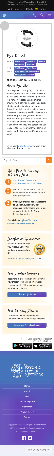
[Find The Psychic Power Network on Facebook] (24, 438)
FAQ (27, 396)
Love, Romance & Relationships (27, 71)
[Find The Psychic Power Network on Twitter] (30, 438)
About (27, 391)
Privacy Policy (27, 412)
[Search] (49, 160)
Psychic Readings (24, 146)
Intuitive (42, 61)
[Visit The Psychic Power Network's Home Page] (27, 373)
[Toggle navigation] (49, 15)
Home (27, 386)
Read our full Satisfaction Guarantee (23, 258)
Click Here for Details (27, 294)
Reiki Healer (19, 64)
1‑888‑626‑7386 (40, 4)
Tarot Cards (31, 68)
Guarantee (41, 9)
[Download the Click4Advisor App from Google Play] (22, 345)
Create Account (16, 9)
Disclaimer (27, 407)
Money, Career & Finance (24, 75)
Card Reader (19, 68)
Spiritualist (31, 64)
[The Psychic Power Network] (3, 15)
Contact (27, 417)
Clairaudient (19, 61)
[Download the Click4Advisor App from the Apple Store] (42, 345)
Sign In (30, 9)
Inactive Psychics (27, 401)
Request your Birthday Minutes (27, 325)
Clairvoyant (31, 61)
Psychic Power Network (36, 425)
